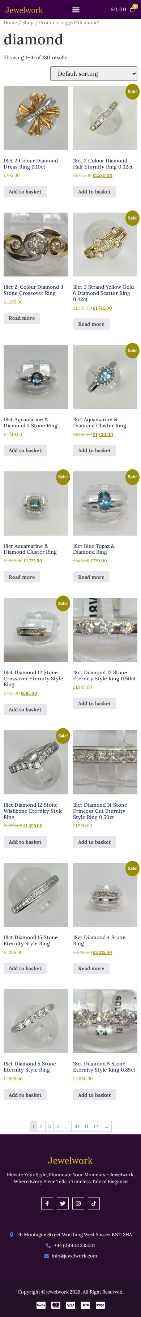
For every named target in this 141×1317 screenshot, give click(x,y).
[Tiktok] (94, 1203)
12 (96, 1126)
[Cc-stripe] (100, 1305)
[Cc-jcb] (85, 1305)
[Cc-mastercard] (55, 1305)
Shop (28, 22)
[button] (76, 10)
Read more (22, 318)
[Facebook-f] (47, 1203)
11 (86, 1126)
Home (10, 22)
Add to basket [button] (25, 191)
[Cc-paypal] (41, 1305)
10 (76, 1126)
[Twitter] (63, 1203)
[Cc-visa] (70, 1305)
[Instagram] (78, 1203)
